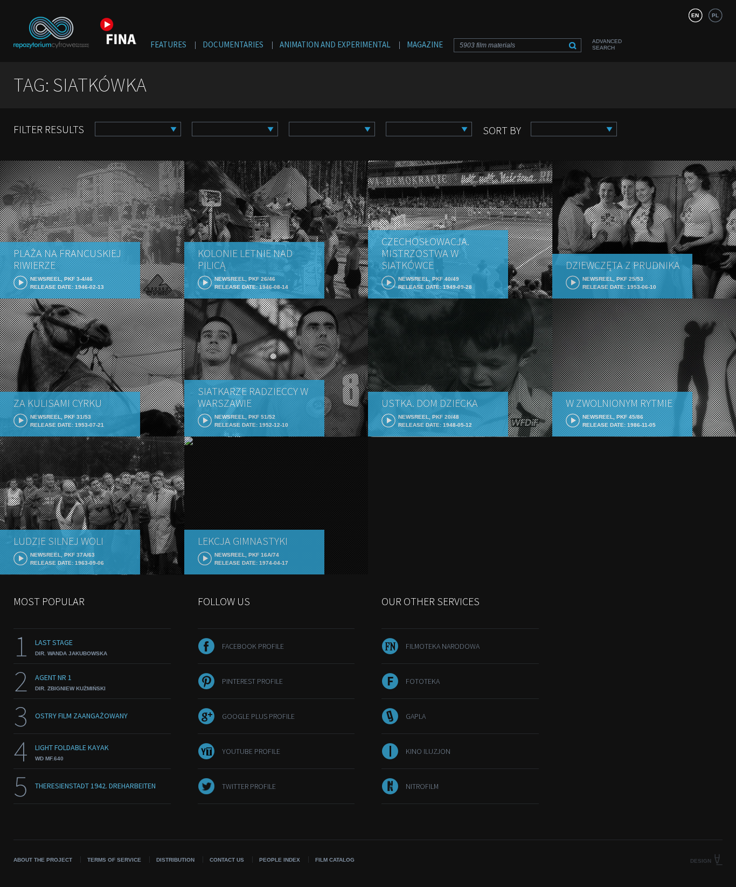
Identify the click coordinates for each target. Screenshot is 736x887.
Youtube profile (251, 751)
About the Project (42, 860)
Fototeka (423, 681)
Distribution (175, 860)
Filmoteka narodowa (443, 646)
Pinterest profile (252, 681)
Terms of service (114, 860)
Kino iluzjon (428, 751)
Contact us (227, 860)
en (695, 15)
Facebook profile (253, 646)
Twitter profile (249, 786)
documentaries (233, 44)
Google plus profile (258, 716)
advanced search (607, 44)
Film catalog (335, 860)
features (168, 44)
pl (715, 15)
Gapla (416, 716)
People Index (279, 860)
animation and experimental (335, 44)
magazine (425, 44)
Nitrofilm (422, 786)
